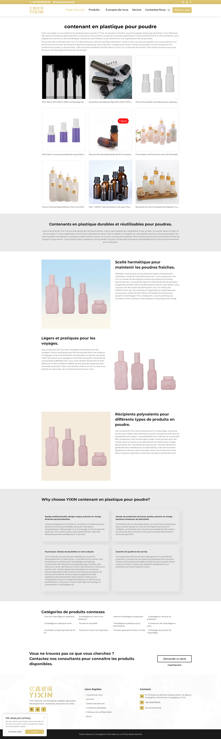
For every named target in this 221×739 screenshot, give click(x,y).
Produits (94, 10)
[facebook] (191, 2)
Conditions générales (96, 708)
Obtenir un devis (182, 10)
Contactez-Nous (155, 9)
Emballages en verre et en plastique (90, 617)
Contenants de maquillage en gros (161, 624)
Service (136, 9)
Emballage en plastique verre (58, 623)
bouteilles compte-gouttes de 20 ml (59, 631)
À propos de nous (117, 9)
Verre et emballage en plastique (128, 616)
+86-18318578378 (41, 2)
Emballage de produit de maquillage (159, 631)
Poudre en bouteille (88, 623)
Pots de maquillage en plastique (59, 616)
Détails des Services (95, 703)
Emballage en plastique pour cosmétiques (126, 624)
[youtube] (187, 2)
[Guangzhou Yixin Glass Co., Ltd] (41, 10)
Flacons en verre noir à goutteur (94, 630)
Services (90, 699)
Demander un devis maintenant (174, 659)
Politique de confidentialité (99, 712)
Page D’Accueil (75, 9)
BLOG (89, 716)
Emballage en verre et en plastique (159, 617)
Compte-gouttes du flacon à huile (129, 630)
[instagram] (183, 2)
